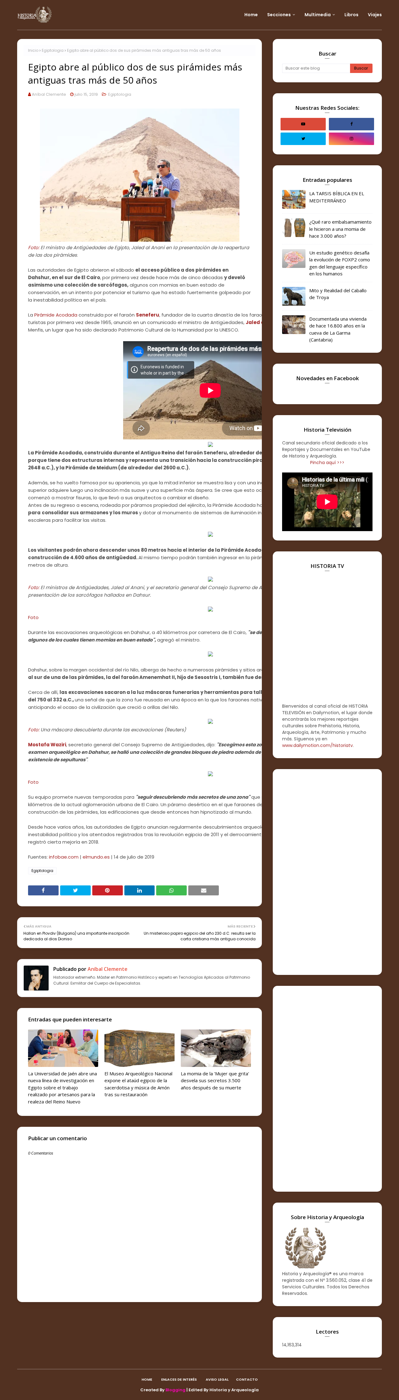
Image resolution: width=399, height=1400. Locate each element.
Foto (33, 617)
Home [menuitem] (251, 15)
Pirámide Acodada (55, 315)
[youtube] (303, 124)
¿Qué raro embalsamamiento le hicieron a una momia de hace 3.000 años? (340, 229)
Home (147, 1379)
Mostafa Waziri (47, 744)
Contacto (247, 1379)
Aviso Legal (217, 1379)
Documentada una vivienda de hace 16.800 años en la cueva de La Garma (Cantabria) (338, 329)
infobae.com (64, 857)
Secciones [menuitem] (279, 15)
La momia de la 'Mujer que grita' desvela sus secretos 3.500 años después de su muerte (215, 1080)
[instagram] (351, 139)
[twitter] (303, 139)
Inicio (33, 50)
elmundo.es (96, 857)
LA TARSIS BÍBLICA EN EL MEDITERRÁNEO (336, 197)
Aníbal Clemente (49, 94)
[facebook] (351, 124)
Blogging (175, 1390)
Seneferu (147, 315)
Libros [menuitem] (351, 15)
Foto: (33, 247)
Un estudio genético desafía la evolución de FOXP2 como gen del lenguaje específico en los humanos (339, 263)
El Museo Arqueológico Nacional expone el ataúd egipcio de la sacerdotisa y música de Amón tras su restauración (138, 1084)
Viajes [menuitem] (375, 15)
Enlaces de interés (179, 1379)
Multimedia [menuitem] (318, 15)
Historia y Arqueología (234, 1390)
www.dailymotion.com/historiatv (317, 745)
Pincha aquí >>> (327, 462)
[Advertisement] (327, 872)
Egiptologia (53, 50)
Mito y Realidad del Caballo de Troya (338, 294)
